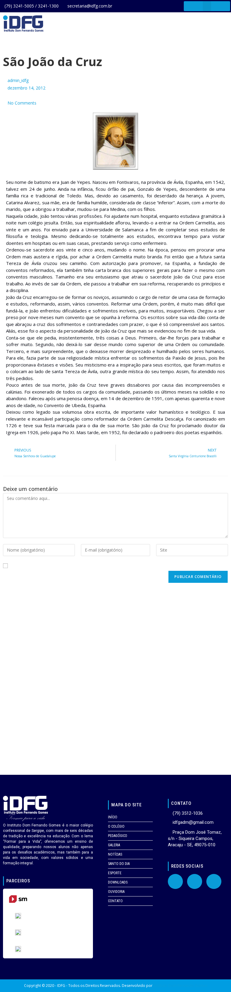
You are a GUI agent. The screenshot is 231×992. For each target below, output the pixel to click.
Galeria (114, 845)
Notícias (115, 854)
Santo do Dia (119, 864)
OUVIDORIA (116, 892)
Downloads (118, 882)
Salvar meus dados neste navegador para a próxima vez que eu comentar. (84, 566)
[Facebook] (175, 881)
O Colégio (116, 826)
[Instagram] (213, 881)
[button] (207, 6)
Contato (115, 901)
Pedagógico (117, 836)
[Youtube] (194, 881)
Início (112, 817)
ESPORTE (115, 873)
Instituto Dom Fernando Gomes (180, 985)
